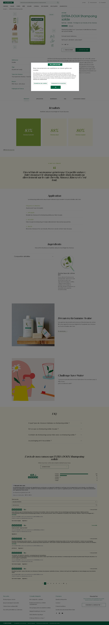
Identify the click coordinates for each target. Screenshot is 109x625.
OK (55, 87)
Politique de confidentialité (40, 79)
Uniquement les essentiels (58, 83)
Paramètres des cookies (40, 83)
